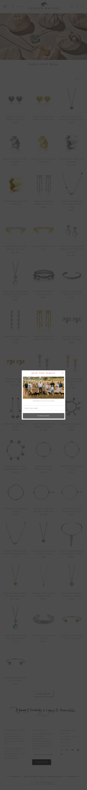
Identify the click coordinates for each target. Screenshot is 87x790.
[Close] (63, 373)
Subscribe (43, 416)
